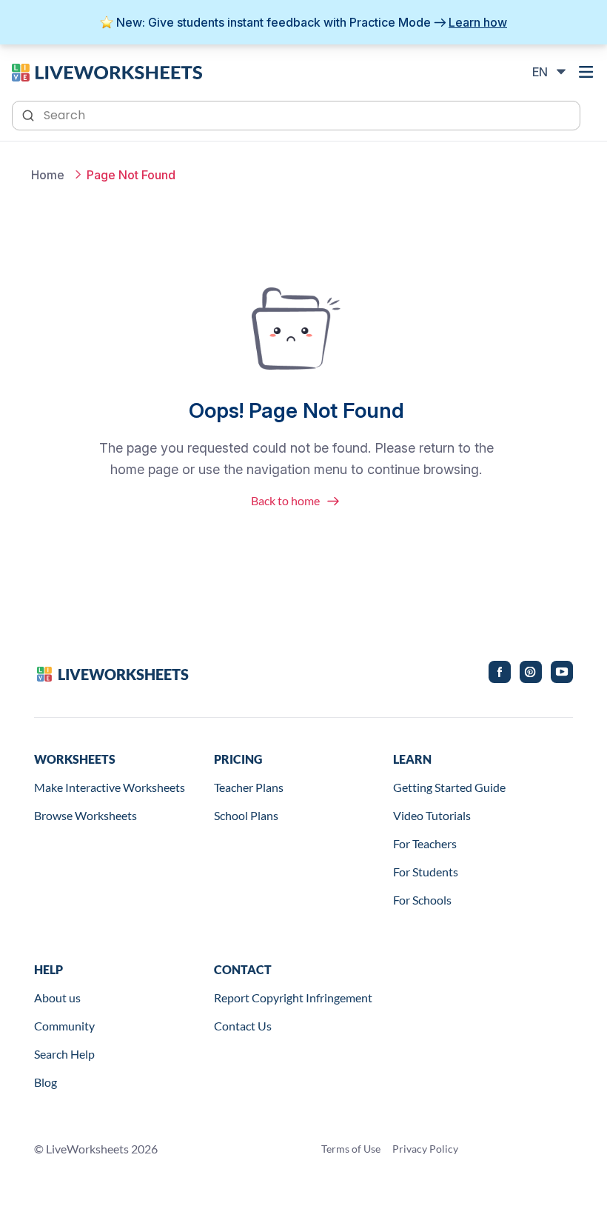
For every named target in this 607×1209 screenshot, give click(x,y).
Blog (45, 1082)
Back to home (285, 500)
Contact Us (243, 1026)
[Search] (29, 114)
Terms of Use (350, 1148)
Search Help (64, 1054)
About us (57, 997)
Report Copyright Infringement (293, 997)
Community (64, 1026)
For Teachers (425, 843)
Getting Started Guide (449, 787)
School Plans (246, 815)
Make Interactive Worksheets (109, 787)
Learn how (478, 22)
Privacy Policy (425, 1148)
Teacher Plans (249, 787)
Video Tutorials (432, 815)
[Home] (107, 71)
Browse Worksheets (85, 815)
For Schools (422, 900)
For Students (425, 872)
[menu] (586, 72)
